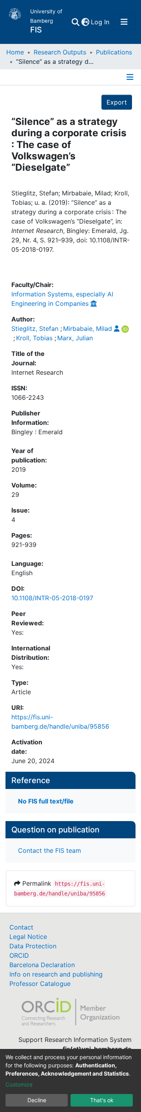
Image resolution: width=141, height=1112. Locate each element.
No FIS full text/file (46, 801)
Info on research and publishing (56, 974)
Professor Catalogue (39, 983)
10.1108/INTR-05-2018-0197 (52, 598)
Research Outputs (60, 52)
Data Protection (32, 946)
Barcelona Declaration (42, 965)
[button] (85, 22)
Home (15, 52)
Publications (114, 52)
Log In (100, 22)
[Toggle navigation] (124, 22)
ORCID (19, 955)
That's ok (102, 1100)
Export (117, 102)
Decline (36, 1100)
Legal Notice (28, 937)
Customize (19, 1084)
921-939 (23, 545)
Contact (21, 927)
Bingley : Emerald (37, 432)
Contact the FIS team (49, 850)
